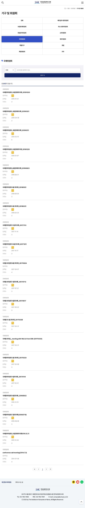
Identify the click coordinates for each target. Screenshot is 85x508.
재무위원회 (63, 39)
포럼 (63, 45)
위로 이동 (81, 502)
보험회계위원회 (22, 26)
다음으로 (46, 469)
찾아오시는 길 (19, 482)
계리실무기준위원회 (62, 20)
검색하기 (2, 2)
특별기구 (22, 45)
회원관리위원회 (22, 33)
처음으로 (34, 469)
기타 (63, 51)
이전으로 (38, 469)
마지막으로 (50, 469)
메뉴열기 (82, 2)
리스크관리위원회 (63, 26)
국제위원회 (22, 39)
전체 (22, 20)
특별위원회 (22, 51)
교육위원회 (63, 33)
